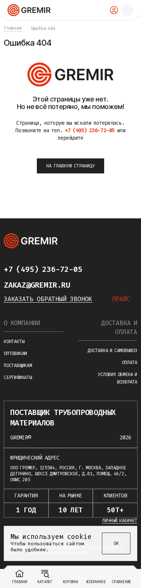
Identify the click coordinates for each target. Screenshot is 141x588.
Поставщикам (18, 366)
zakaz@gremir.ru (37, 285)
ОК (116, 543)
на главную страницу (70, 166)
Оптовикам (15, 354)
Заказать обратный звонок (48, 299)
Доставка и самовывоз (112, 351)
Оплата (129, 363)
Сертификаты (18, 378)
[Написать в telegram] (97, 269)
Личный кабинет (119, 521)
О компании (22, 323)
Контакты (14, 342)
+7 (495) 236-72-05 (43, 269)
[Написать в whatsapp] (112, 269)
